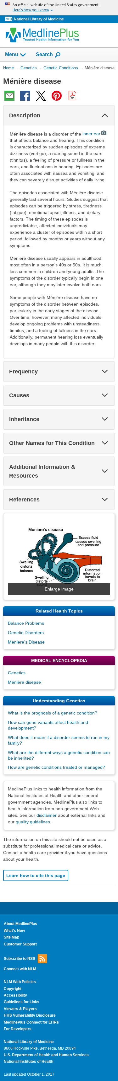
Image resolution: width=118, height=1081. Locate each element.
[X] (41, 95)
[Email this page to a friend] (9, 95)
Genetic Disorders (26, 632)
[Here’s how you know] (59, 7)
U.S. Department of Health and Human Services (46, 1055)
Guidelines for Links (21, 1002)
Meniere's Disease (26, 642)
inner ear (91, 133)
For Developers (17, 1029)
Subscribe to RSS (19, 958)
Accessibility (15, 995)
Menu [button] (11, 54)
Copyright (12, 989)
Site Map (11, 937)
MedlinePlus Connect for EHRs (31, 1022)
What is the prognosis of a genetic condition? (52, 712)
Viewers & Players (20, 1009)
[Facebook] (25, 95)
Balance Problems (26, 623)
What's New (14, 930)
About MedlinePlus (20, 924)
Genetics (16, 672)
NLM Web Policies (20, 982)
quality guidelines (33, 821)
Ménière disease (24, 682)
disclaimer (47, 815)
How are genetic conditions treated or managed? (56, 767)
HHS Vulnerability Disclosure (30, 1015)
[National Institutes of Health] (9, 19)
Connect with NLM (20, 969)
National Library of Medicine (39, 19)
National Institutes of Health (28, 1061)
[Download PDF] (72, 95)
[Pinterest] (56, 95)
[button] (105, 115)
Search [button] (44, 54)
